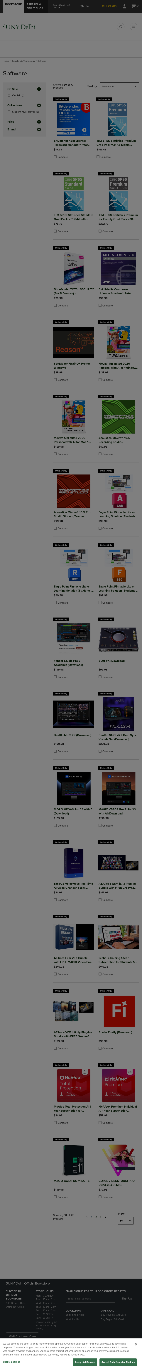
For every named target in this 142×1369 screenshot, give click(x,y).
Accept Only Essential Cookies (118, 1362)
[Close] (136, 1344)
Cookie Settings (11, 1361)
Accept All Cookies (85, 1362)
